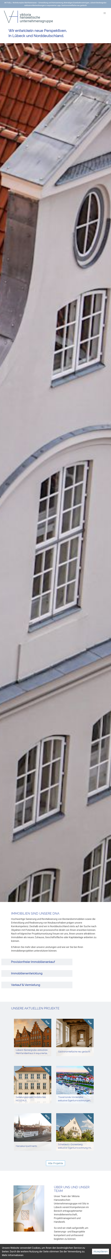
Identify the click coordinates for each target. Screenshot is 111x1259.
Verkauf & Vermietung (25, 985)
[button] (105, 13)
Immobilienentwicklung (27, 973)
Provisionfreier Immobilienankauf (33, 961)
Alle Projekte (55, 1163)
